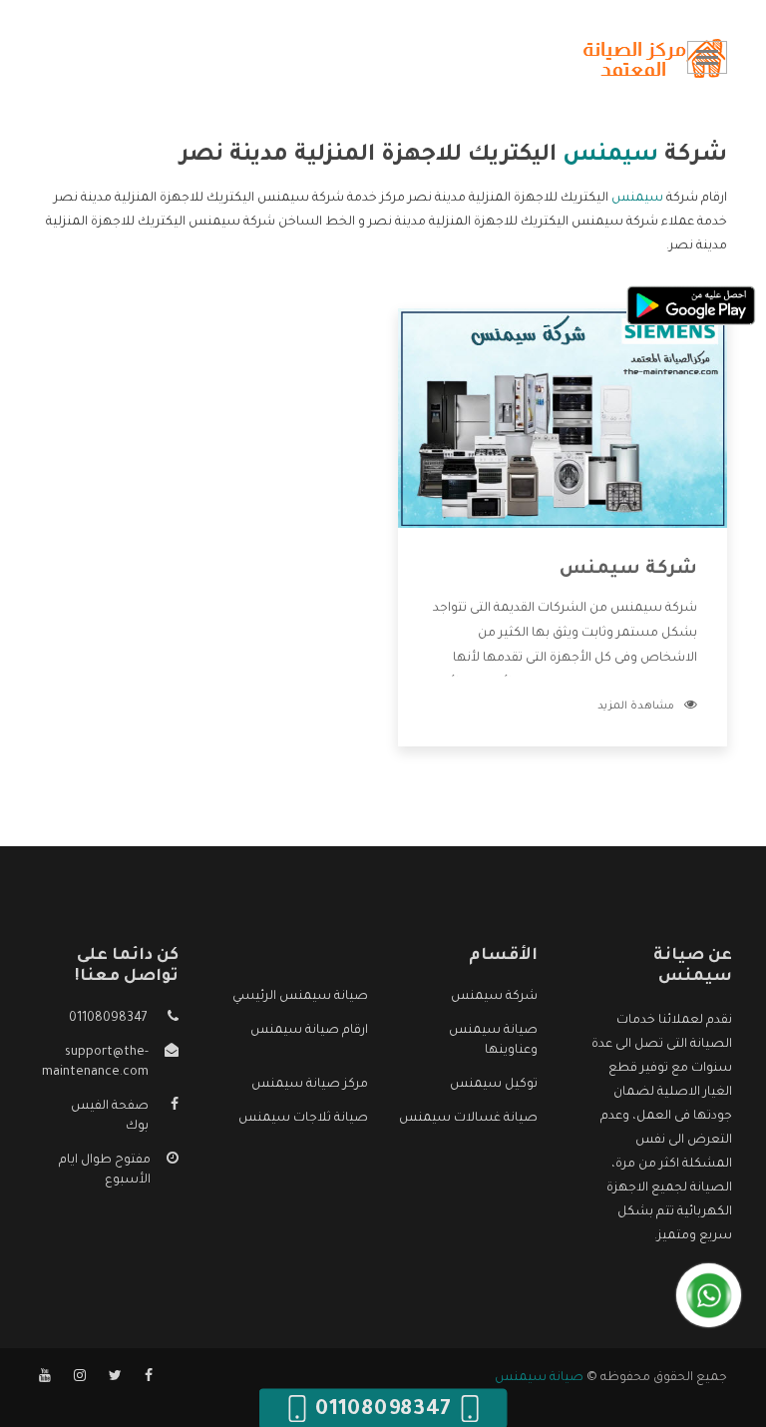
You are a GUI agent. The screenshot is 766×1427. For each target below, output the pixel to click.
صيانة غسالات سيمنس (468, 1119)
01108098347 (108, 1019)
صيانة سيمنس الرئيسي (300, 997)
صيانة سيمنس (539, 1378)
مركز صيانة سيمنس (309, 1085)
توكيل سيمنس (494, 1085)
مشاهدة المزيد (635, 707)
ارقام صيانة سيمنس (309, 1031)
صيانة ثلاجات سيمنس (303, 1119)
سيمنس (637, 199)
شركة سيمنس (628, 570)
